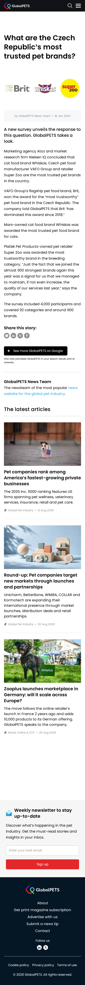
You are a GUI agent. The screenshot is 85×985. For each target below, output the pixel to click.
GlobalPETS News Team (34, 116)
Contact (42, 930)
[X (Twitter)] (45, 947)
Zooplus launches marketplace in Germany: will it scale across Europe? (41, 695)
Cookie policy (18, 965)
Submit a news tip (42, 923)
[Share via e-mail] (6, 335)
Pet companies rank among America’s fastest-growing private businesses (42, 478)
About (42, 902)
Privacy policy (43, 965)
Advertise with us (42, 916)
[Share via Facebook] (27, 335)
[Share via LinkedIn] (13, 335)
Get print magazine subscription (42, 909)
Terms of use (67, 965)
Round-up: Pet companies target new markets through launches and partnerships (40, 581)
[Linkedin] (39, 947)
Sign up (42, 864)
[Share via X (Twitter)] (20, 335)
